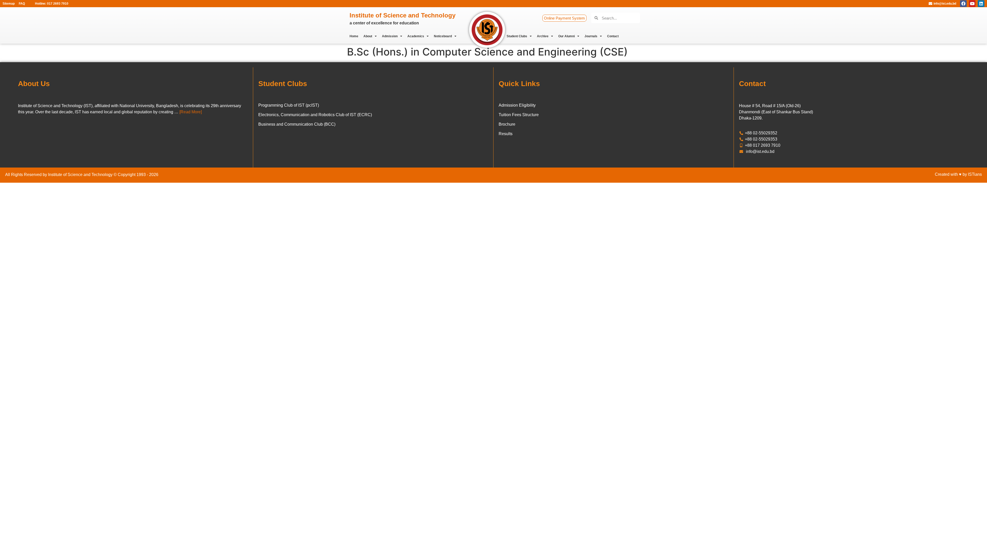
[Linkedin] (981, 3)
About (367, 36)
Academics (415, 36)
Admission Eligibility (517, 105)
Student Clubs (517, 36)
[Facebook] (963, 3)
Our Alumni (566, 36)
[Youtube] (972, 3)
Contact (613, 36)
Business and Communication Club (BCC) (296, 124)
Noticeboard (443, 36)
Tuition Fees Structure (519, 115)
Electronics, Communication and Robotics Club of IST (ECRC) (315, 115)
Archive (543, 36)
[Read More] (190, 112)
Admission (390, 36)
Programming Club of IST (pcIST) (288, 105)
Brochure (507, 124)
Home (354, 36)
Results (506, 134)
